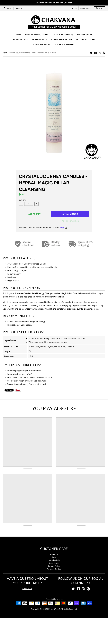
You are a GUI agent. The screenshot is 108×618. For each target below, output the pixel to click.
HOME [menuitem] (18, 35)
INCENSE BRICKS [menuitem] (39, 40)
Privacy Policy (54, 566)
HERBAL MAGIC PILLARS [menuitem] (61, 40)
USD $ (18, 8)
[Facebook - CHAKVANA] (95, 53)
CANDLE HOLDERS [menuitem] (41, 44)
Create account (85, 8)
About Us (54, 554)
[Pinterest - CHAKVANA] (104, 53)
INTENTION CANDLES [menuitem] (85, 40)
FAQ (54, 557)
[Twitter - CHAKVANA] (91, 53)
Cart (101, 8)
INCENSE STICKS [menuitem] (84, 35)
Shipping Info (54, 560)
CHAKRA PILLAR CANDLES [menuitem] (37, 35)
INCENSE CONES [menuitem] (20, 40)
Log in (74, 8)
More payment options (70, 221)
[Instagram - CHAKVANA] (99, 53)
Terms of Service (54, 569)
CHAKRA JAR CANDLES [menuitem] (63, 35)
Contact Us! (27, 589)
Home (5, 53)
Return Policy (54, 563)
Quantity (22, 200)
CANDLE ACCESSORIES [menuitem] (64, 44)
